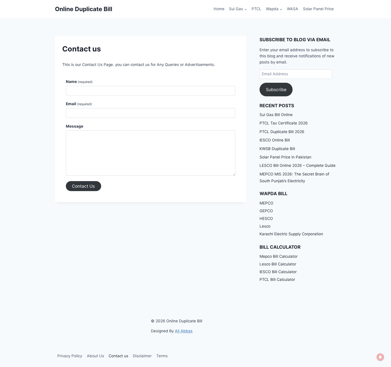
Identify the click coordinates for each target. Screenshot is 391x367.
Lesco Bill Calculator (278, 264)
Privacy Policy (69, 356)
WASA (292, 9)
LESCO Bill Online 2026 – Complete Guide (298, 165)
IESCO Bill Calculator (278, 272)
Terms (162, 356)
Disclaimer (142, 356)
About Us (95, 356)
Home (219, 9)
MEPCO (266, 203)
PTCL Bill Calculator (277, 279)
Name (79, 81)
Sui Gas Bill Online (276, 114)
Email (79, 104)
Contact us (118, 356)
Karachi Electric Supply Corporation (291, 234)
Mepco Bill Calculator (279, 256)
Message (74, 126)
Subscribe (276, 89)
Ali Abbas (184, 331)
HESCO (266, 218)
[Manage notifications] (380, 357)
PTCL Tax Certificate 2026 (284, 123)
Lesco (265, 226)
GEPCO (266, 211)
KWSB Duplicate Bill (277, 148)
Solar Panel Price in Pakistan (285, 157)
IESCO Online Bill (275, 140)
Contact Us (83, 186)
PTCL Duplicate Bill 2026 (282, 131)
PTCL (256, 9)
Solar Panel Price (318, 9)
